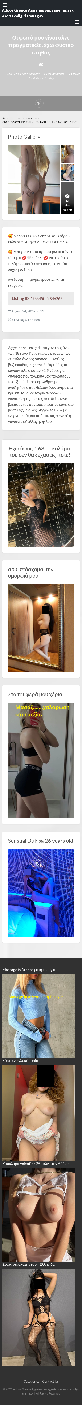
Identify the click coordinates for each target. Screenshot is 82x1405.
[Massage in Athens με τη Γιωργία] (38, 1016)
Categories (32, 1381)
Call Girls (13, 73)
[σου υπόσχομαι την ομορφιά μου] (41, 627)
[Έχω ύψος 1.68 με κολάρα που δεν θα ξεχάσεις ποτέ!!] (41, 504)
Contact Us (50, 1381)
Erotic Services (29, 73)
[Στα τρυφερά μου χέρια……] (41, 760)
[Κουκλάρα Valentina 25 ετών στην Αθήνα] (38, 1214)
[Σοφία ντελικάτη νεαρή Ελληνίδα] (38, 1317)
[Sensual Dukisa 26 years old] (41, 892)
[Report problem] (39, 103)
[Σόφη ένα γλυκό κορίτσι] (38, 1112)
